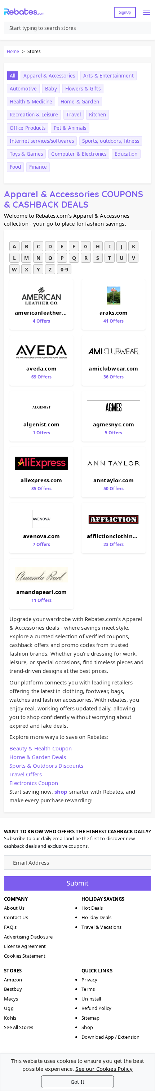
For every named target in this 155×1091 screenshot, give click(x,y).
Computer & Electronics (78, 154)
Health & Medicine (31, 101)
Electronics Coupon (33, 782)
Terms (88, 989)
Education (126, 154)
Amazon (13, 979)
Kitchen (97, 114)
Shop (87, 1027)
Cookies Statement (24, 956)
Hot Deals (92, 908)
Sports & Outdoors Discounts (46, 765)
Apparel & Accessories (49, 75)
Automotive (23, 88)
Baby (51, 88)
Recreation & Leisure (34, 114)
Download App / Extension (110, 1037)
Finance (38, 167)
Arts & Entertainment (108, 75)
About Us (14, 908)
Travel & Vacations (101, 927)
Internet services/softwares (42, 141)
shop (61, 791)
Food (15, 167)
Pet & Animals (70, 128)
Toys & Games (26, 154)
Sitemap (90, 1018)
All (12, 75)
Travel (73, 114)
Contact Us (16, 917)
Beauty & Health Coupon (40, 748)
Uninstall (91, 998)
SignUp (125, 12)
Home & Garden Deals (37, 756)
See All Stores (18, 1027)
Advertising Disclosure (28, 936)
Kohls (10, 1018)
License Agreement (25, 946)
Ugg (8, 1008)
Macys (11, 998)
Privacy (89, 979)
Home (13, 51)
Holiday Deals (96, 917)
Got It (77, 1081)
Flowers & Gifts (83, 88)
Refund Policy (96, 1008)
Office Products (27, 128)
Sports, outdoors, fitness (110, 141)
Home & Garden (80, 101)
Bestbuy (13, 989)
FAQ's (10, 927)
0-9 (64, 269)
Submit (78, 883)
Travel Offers (25, 774)
